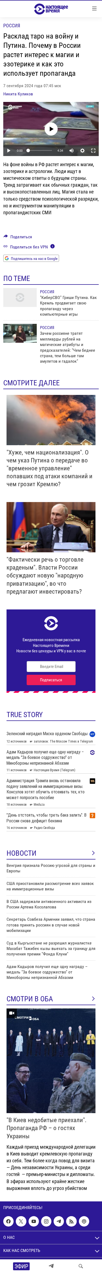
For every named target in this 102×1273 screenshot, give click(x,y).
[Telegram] (51, 1266)
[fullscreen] (93, 150)
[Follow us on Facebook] (8, 1221)
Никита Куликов (18, 93)
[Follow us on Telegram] (59, 1221)
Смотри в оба (30, 999)
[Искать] (81, 1266)
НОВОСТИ (21, 853)
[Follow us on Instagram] (46, 1221)
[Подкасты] (84, 1221)
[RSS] (71, 1221)
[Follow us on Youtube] (34, 1221)
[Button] (18, 238)
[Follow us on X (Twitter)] (21, 1221)
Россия (11, 25)
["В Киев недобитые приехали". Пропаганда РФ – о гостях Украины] (51, 1060)
